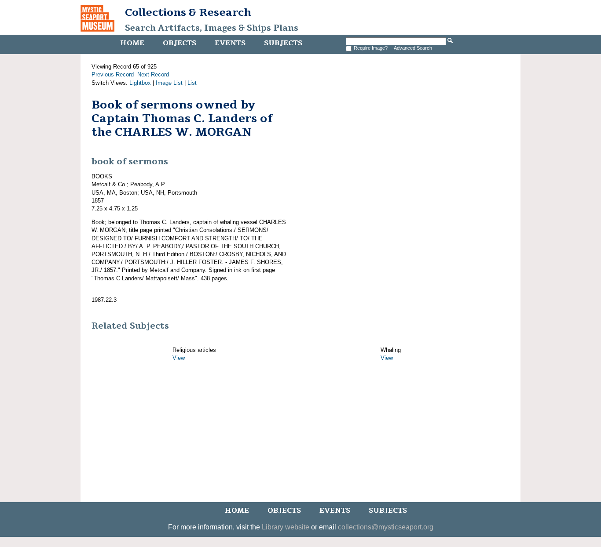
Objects (179, 43)
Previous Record (113, 74)
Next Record (153, 74)
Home (132, 43)
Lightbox (140, 83)
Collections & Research (188, 12)
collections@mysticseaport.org (385, 527)
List (192, 83)
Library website (285, 527)
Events (230, 43)
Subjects (283, 43)
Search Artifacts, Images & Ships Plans (211, 28)
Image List (169, 83)
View (178, 358)
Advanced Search (413, 48)
